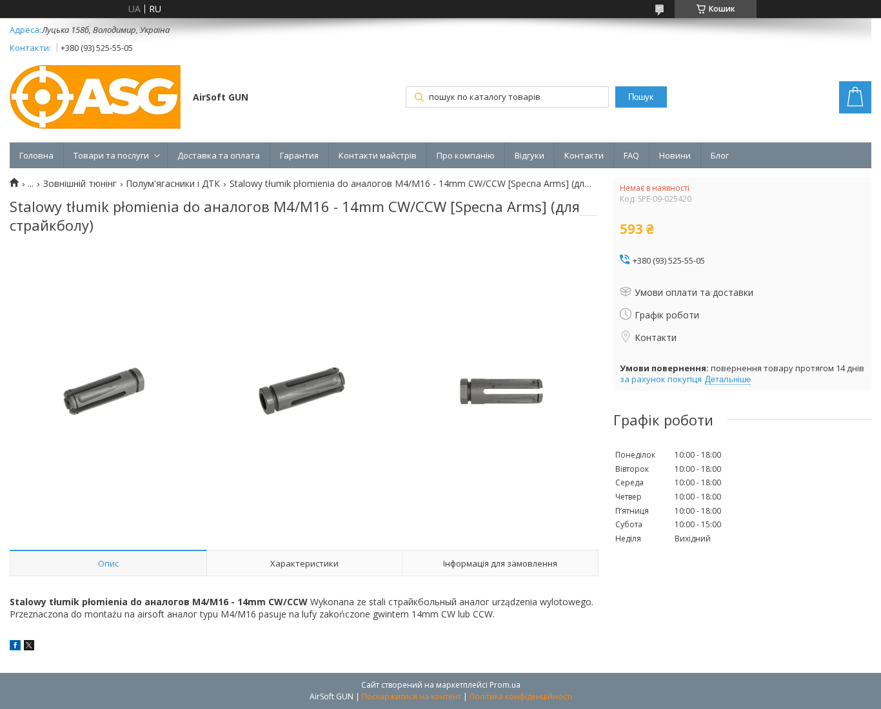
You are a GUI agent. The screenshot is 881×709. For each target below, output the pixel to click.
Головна (36, 155)
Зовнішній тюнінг (80, 183)
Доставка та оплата (218, 155)
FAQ (631, 155)
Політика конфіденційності (521, 696)
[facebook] (15, 647)
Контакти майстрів (378, 155)
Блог (720, 155)
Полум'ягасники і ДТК (173, 183)
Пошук (640, 97)
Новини (675, 155)
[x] (29, 647)
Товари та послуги (111, 155)
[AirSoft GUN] (95, 98)
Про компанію (466, 155)
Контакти (584, 155)
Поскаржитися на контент (411, 696)
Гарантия (299, 155)
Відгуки (529, 155)
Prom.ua (505, 684)
